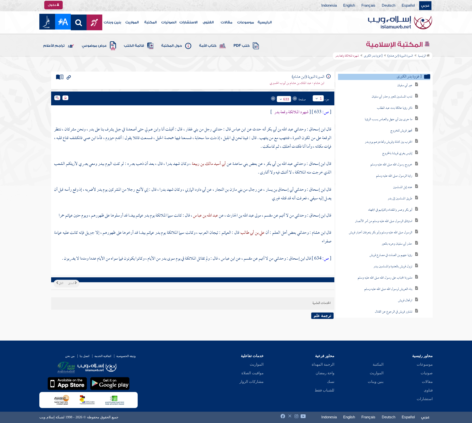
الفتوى (208, 22)
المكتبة (150, 22)
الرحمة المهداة (323, 364)
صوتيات (427, 373)
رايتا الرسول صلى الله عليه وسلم (394, 176)
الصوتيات (168, 22)
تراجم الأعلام (54, 46)
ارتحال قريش (405, 300)
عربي (425, 6)
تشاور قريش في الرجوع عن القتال (393, 311)
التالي (60, 283)
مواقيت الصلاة (252, 373)
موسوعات (245, 22)
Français (368, 6)
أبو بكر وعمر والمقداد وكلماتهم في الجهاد (390, 210)
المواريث (132, 22)
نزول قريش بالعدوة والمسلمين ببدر (392, 266)
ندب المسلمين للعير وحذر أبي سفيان (392, 96)
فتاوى (428, 390)
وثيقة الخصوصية (126, 356)
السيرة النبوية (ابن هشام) (400, 56)
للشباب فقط (324, 390)
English (349, 6)
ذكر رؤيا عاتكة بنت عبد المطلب (394, 108)
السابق (71, 283)
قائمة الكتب (134, 46)
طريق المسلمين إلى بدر (400, 198)
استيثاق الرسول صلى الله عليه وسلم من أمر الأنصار (383, 221)
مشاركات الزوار (251, 382)
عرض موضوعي (94, 46)
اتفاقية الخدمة (102, 356)
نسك (330, 382)
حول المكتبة (171, 46)
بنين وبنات (112, 22)
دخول (52, 5)
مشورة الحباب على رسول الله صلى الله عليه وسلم (385, 278)
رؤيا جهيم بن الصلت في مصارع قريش (390, 255)
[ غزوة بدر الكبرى (373, 56)
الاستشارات (188, 22)
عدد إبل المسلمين (402, 187)
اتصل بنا (84, 356)
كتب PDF (242, 46)
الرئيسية (265, 22)
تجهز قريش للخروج (401, 130)
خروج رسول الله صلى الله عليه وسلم (391, 164)
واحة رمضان (325, 373)
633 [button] (286, 99)
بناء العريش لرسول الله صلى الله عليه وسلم (388, 289)
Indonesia (329, 6)
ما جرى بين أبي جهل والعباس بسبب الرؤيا (388, 119)
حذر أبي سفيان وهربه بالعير (397, 244)
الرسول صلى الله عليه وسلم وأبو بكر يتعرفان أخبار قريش (380, 232)
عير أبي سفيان (404, 85)
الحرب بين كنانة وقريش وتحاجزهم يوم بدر (388, 142)
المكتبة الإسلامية (395, 44)
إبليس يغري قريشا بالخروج (397, 153)
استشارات (425, 399)
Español (408, 6)
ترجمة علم (322, 315)
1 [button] (321, 98)
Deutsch (388, 6)
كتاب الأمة (207, 46)
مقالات (226, 22)
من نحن (69, 356)
